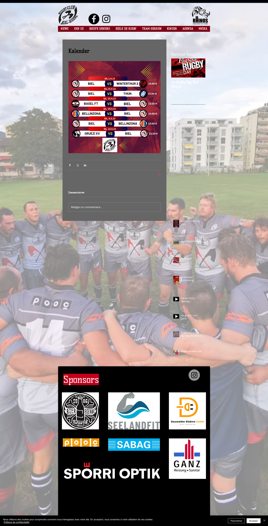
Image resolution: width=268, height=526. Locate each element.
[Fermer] (264, 521)
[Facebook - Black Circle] (93, 18)
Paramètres (236, 520)
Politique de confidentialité (16, 522)
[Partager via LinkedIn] (85, 165)
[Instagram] (194, 375)
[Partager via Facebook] (69, 165)
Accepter (253, 520)
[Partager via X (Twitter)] (77, 165)
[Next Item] (200, 68)
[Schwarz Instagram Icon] (106, 18)
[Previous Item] (176, 68)
